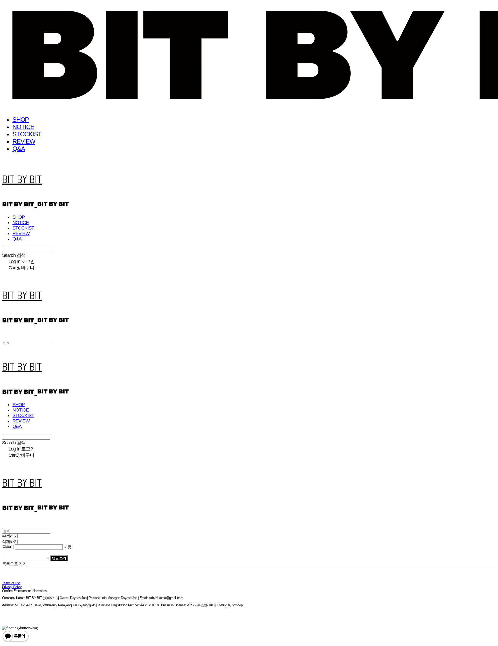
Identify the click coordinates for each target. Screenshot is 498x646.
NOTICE (23, 126)
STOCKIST (26, 134)
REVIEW (23, 141)
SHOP (20, 119)
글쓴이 (8, 547)
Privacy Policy (12, 587)
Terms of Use (11, 583)
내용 (67, 547)
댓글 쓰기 (59, 558)
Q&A (18, 148)
